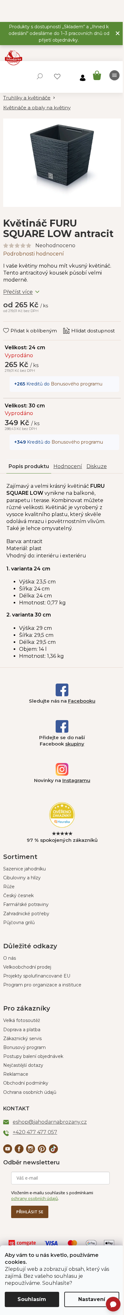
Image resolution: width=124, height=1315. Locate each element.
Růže (9, 886)
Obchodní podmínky (25, 1083)
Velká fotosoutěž (21, 1020)
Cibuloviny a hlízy (22, 878)
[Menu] (114, 75)
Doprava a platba (21, 1029)
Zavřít (14, 324)
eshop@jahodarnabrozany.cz (50, 1122)
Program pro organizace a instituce (42, 985)
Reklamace (15, 1074)
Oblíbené (57, 76)
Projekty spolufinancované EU (36, 976)
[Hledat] (39, 76)
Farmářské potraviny (26, 904)
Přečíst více (18, 292)
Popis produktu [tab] (29, 466)
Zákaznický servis (22, 1038)
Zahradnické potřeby (26, 913)
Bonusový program (24, 1047)
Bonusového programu (76, 384)
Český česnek (18, 895)
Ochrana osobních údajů (29, 1092)
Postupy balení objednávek (33, 1056)
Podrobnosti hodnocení (33, 254)
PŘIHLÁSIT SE (29, 1212)
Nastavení (91, 1299)
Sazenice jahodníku (24, 869)
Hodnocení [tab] (67, 466)
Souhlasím (31, 1299)
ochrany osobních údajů (34, 1198)
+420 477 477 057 (35, 1132)
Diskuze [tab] (96, 466)
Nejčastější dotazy (23, 1065)
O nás (9, 958)
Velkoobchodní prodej (27, 967)
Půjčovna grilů (19, 922)
